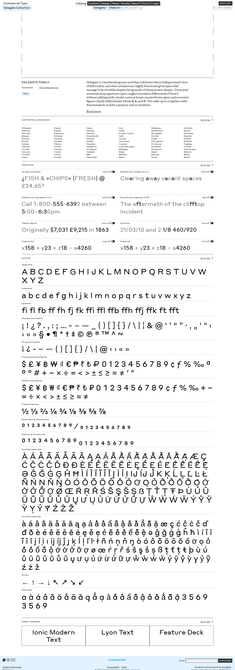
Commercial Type (15, 3)
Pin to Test (214, 8)
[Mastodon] (4, 660)
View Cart (225, 3)
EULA (146, 3)
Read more (93, 111)
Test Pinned (224, 8)
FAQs (124, 667)
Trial (26, 93)
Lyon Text (117, 632)
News (115, 3)
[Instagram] (8, 660)
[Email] (13, 660)
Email (182, 660)
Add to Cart (131, 8)
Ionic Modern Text (53, 635)
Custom (93, 3)
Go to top (205, 120)
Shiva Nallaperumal (48, 87)
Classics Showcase (12, 667)
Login (155, 3)
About (136, 3)
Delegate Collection (17, 7)
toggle (107, 7)
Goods (125, 3)
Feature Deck (181, 632)
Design (105, 3)
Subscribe (225, 660)
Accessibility (113, 667)
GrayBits (226, 667)
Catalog (81, 3)
